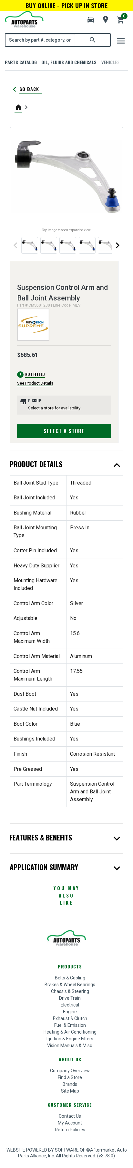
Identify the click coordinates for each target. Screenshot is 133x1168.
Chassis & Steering (70, 991)
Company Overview (70, 1070)
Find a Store (70, 1077)
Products (70, 966)
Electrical (70, 1004)
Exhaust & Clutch (70, 1018)
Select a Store (64, 431)
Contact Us (70, 1116)
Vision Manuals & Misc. (70, 1045)
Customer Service (70, 1104)
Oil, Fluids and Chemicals (69, 62)
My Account (70, 1122)
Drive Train (70, 998)
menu (121, 41)
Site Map (70, 1091)
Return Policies (70, 1129)
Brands (70, 1084)
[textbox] (40, 40)
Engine (70, 1011)
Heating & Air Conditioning (70, 1032)
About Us (70, 1059)
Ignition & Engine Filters (69, 1038)
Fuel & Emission (70, 1025)
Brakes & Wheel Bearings (70, 984)
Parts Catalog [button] (21, 62)
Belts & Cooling (70, 977)
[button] (91, 19)
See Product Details (35, 383)
